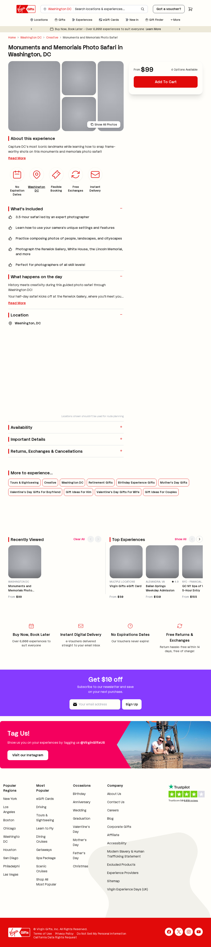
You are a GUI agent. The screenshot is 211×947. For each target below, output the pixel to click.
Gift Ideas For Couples (161, 492)
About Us (114, 794)
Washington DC (31, 37)
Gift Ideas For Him (78, 492)
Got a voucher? (168, 9)
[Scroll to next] (98, 539)
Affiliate (113, 835)
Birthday (79, 794)
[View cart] (190, 9)
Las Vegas (10, 874)
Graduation (81, 818)
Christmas (80, 866)
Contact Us (115, 802)
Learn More (169, 29)
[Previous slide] (31, 29)
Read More (17, 158)
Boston (8, 820)
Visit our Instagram (27, 755)
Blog (110, 818)
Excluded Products (121, 865)
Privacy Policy (64, 933)
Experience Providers (122, 873)
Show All (180, 539)
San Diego (10, 858)
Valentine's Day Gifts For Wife (118, 492)
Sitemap (113, 881)
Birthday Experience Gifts (136, 482)
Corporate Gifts (119, 827)
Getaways (44, 850)
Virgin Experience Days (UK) (127, 889)
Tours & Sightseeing (24, 482)
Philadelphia (12, 866)
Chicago (9, 828)
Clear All (78, 539)
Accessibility (117, 843)
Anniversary (81, 802)
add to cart (166, 82)
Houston (9, 850)
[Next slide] (179, 29)
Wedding (79, 810)
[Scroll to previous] (90, 539)
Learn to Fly (45, 828)
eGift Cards (45, 799)
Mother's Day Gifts (173, 482)
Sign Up (132, 704)
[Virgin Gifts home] (25, 9)
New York (10, 799)
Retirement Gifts (101, 482)
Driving (41, 807)
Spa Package (46, 858)
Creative (52, 37)
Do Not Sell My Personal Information (101, 933)
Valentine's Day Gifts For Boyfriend (35, 492)
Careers (113, 810)
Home (12, 37)
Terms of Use (42, 933)
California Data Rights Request (55, 937)
